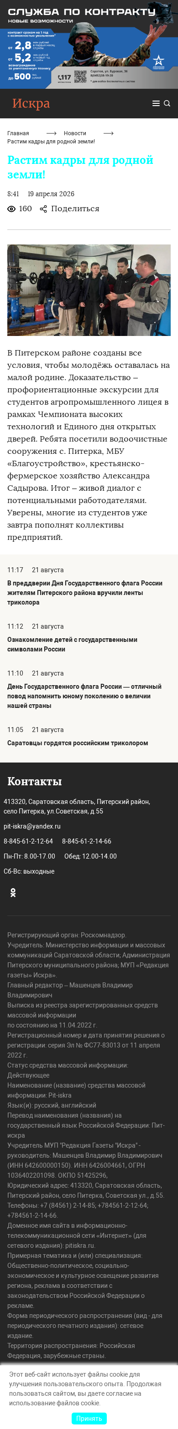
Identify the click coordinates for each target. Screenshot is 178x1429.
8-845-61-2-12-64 (28, 841)
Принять (89, 1418)
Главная (18, 133)
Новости (75, 133)
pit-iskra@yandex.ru (32, 826)
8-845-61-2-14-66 (86, 841)
